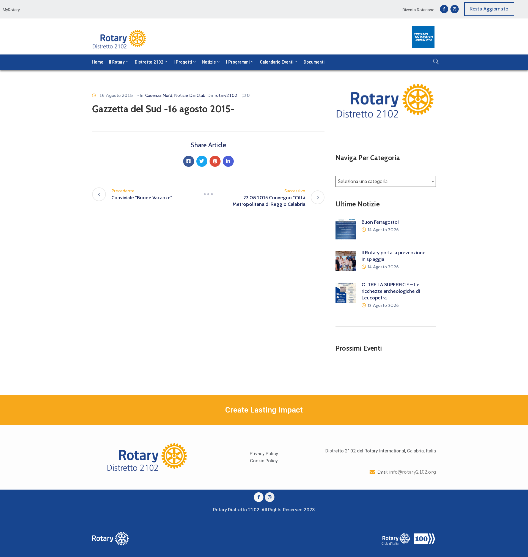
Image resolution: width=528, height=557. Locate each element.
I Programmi (238, 62)
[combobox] (386, 181)
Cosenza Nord (158, 95)
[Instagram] (454, 9)
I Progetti (183, 62)
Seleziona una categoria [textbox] (362, 181)
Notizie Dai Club (189, 95)
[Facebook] (188, 161)
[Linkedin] (228, 161)
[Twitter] (201, 161)
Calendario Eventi (276, 62)
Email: (406, 472)
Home (97, 62)
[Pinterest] (215, 161)
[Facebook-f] (444, 9)
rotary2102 (226, 95)
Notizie (209, 62)
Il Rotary (117, 62)
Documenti (314, 62)
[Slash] (208, 194)
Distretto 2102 (149, 62)
